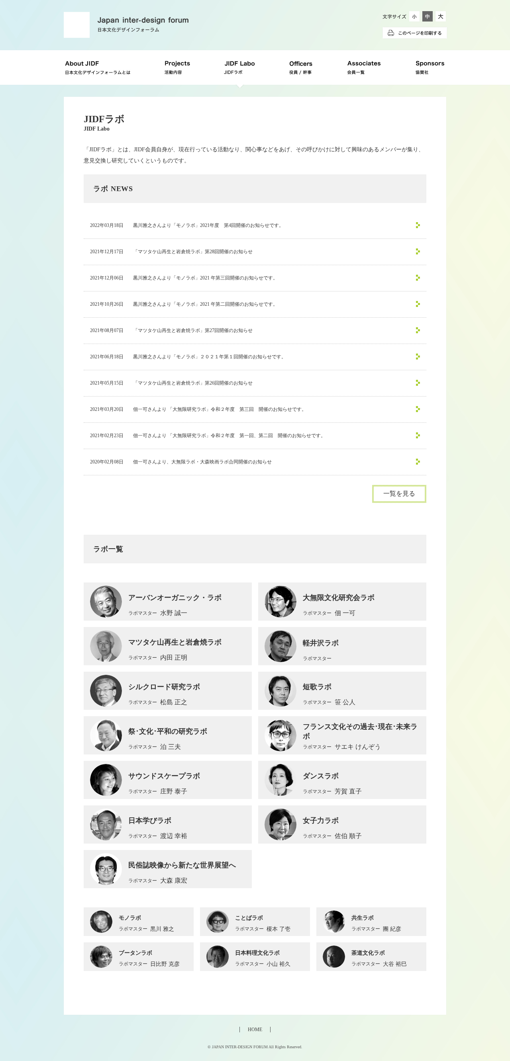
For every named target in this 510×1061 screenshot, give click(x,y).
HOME (255, 1029)
